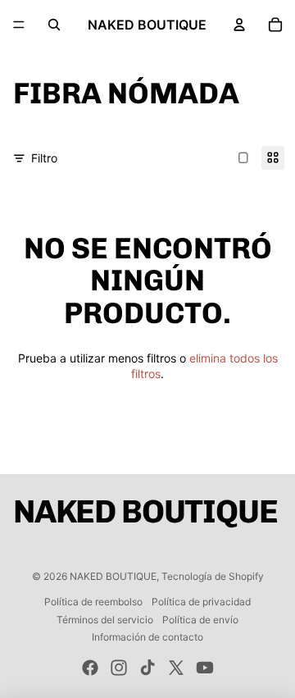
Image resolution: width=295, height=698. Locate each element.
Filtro (44, 158)
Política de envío (200, 620)
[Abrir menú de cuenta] (239, 25)
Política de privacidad (201, 601)
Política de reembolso (93, 601)
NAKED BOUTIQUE (113, 576)
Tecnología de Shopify (212, 576)
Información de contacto (147, 637)
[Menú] (19, 24)
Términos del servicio (105, 620)
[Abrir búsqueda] (54, 25)
